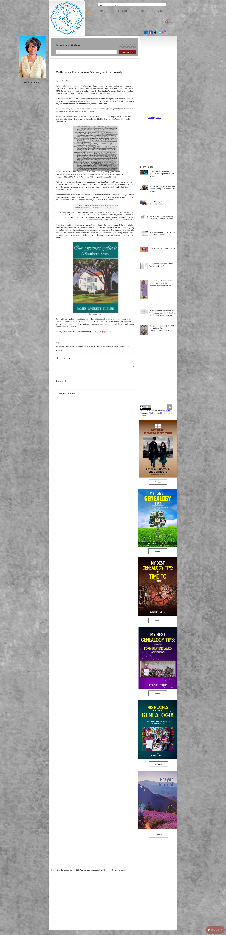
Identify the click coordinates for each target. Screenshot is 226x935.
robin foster (70, 346)
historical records (83, 346)
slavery (122, 346)
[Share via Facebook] (57, 358)
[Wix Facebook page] (151, 32)
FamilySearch (96, 346)
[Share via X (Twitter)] (64, 358)
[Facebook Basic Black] (155, 32)
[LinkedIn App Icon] (146, 32)
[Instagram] (164, 32)
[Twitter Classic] (160, 32)
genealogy (60, 346)
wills (128, 346)
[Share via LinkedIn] (70, 358)
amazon (59, 350)
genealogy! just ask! (110, 346)
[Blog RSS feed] (169, 407)
